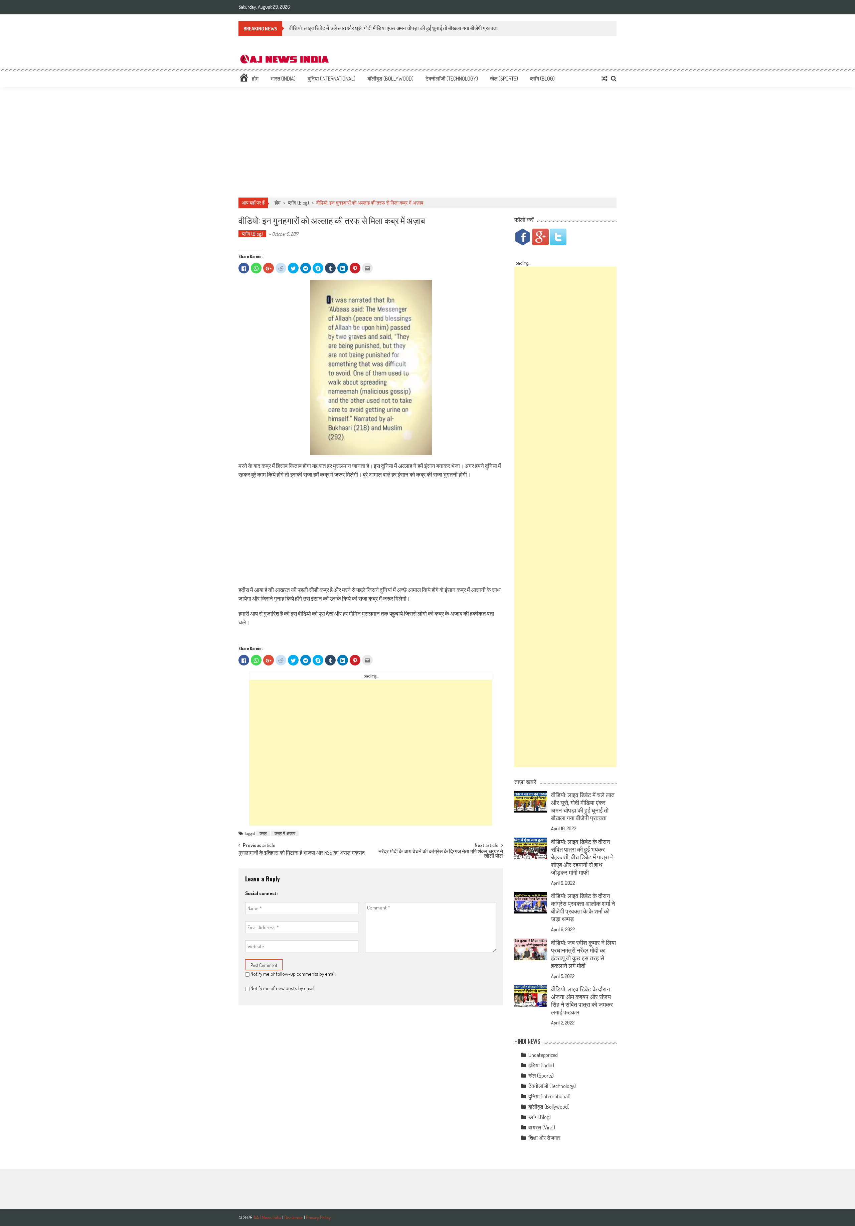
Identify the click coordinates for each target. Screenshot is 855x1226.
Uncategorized (543, 1055)
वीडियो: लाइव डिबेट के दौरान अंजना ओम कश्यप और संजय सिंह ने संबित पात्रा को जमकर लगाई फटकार (582, 1000)
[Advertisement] (427, 142)
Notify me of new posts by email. (282, 988)
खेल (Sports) (504, 78)
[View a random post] (605, 78)
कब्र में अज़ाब (285, 833)
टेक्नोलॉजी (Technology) (451, 78)
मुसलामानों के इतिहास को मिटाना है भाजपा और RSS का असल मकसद (301, 853)
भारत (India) (283, 78)
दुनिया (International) (331, 78)
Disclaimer (293, 1217)
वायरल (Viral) (541, 1127)
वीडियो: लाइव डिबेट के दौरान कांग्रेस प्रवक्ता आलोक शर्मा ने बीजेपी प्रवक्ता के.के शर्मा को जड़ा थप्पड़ (583, 907)
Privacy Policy (318, 1217)
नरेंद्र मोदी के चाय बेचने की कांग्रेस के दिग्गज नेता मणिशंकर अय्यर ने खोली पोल (440, 854)
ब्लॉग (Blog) (542, 78)
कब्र (263, 833)
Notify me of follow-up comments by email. (293, 974)
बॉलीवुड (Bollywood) (390, 78)
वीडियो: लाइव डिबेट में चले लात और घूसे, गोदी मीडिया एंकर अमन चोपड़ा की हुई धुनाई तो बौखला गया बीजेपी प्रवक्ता (393, 28)
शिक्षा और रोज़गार (544, 1137)
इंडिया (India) (541, 1065)
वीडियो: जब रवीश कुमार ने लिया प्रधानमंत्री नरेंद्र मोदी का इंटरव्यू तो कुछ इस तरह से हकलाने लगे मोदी (583, 954)
